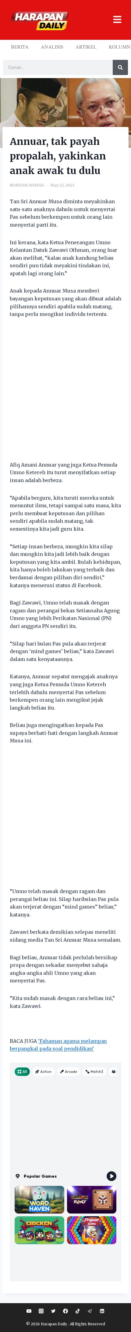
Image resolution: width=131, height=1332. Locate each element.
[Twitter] (53, 1311)
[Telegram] (90, 1311)
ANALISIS (52, 46)
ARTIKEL (86, 46)
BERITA (20, 46)
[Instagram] (41, 1311)
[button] (113, 20)
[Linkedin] (102, 1311)
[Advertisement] (65, 393)
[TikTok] (78, 1311)
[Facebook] (65, 1311)
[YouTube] (29, 1311)
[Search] (120, 67)
